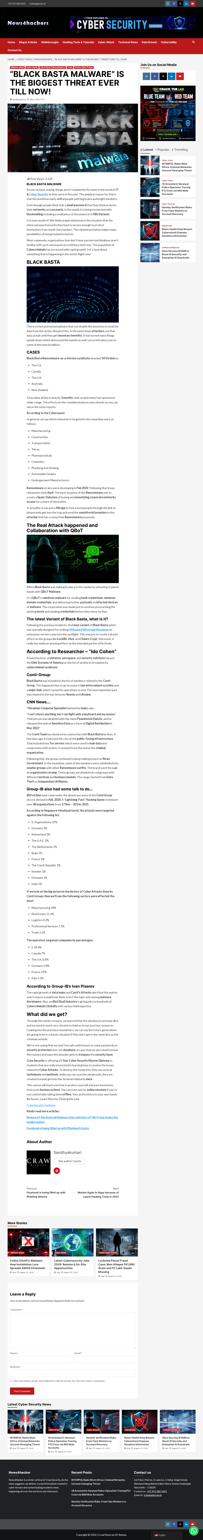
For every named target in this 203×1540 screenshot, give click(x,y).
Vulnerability (169, 42)
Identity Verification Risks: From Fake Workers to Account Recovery (177, 211)
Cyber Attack (106, 42)
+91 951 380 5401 (17, 3)
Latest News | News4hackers (52, 67)
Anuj (14, 1272)
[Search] (194, 42)
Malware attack (17, 67)
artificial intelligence (170, 247)
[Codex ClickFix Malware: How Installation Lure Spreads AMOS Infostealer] (28, 1242)
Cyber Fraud (167, 180)
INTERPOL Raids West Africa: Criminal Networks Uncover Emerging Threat (177, 167)
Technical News (128, 42)
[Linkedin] (186, 3)
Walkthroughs (50, 42)
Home (11, 42)
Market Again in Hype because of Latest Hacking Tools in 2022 (98, 1192)
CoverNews (104, 1534)
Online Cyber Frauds (84, 67)
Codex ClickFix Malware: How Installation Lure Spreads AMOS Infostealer (27, 1264)
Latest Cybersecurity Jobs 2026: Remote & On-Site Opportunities (72, 1264)
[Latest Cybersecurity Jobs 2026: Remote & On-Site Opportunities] (73, 1242)
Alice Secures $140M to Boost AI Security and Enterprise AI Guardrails (175, 254)
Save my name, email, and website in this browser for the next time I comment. (59, 1380)
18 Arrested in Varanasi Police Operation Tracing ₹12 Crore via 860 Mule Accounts (101, 1492)
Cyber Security (38, 194)
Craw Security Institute (41, 1105)
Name (14, 1353)
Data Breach (149, 42)
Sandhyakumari (19, 99)
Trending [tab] (181, 150)
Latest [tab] (148, 150)
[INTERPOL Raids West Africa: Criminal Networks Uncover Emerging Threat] (150, 165)
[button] (194, 1531)
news (70, 67)
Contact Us (14, 50)
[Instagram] (168, 3)
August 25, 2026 (26, 1272)
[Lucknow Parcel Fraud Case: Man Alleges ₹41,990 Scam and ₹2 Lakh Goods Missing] (117, 1242)
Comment (16, 1309)
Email (78, 1353)
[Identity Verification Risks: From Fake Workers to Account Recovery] (150, 208)
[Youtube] (192, 3)
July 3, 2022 (35, 99)
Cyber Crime (167, 160)
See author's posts (70, 1161)
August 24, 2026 (115, 1276)
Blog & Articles (28, 42)
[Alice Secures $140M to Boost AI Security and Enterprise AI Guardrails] (150, 252)
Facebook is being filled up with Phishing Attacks (46, 1192)
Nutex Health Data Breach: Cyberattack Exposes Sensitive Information (177, 232)
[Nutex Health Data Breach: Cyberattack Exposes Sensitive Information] (150, 230)
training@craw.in (37, 3)
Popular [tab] (163, 150)
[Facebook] (174, 3)
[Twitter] (180, 3)
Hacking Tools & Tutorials (78, 42)
